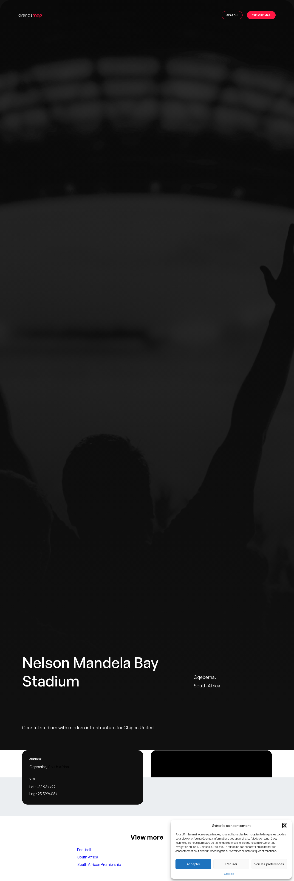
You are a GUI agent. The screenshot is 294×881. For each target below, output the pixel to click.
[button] (285, 825)
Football (84, 849)
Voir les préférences (269, 864)
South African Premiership (99, 864)
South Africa (58, 767)
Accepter (193, 864)
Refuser (231, 864)
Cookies (229, 873)
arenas (30, 15)
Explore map (261, 15)
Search (232, 15)
